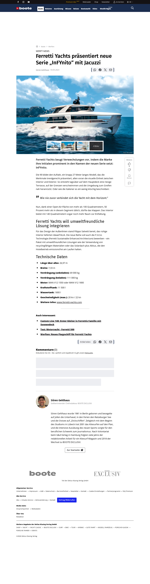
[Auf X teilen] (105, 70)
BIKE (67, 527)
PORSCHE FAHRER (22, 530)
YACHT (25, 527)
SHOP (18, 527)
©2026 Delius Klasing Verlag (26, 536)
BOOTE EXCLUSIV (50, 527)
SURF (61, 527)
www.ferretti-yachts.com (69, 302)
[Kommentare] (129, 183)
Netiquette (89, 353)
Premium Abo (72, 2)
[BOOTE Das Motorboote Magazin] (25, 8)
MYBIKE (81, 527)
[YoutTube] (28, 2)
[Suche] (132, 8)
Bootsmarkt (85, 9)
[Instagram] (23, 2)
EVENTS (34, 530)
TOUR (73, 527)
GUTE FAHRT (91, 527)
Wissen (68, 9)
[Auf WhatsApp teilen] (94, 70)
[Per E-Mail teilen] (110, 70)
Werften (51, 47)
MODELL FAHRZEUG (105, 527)
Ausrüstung (58, 9)
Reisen (76, 9)
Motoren (48, 9)
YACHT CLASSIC (36, 527)
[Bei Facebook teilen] (100, 70)
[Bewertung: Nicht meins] (129, 170)
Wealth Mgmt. (106, 8)
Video (95, 9)
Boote (40, 9)
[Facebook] (18, 2)
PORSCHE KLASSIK (122, 527)
